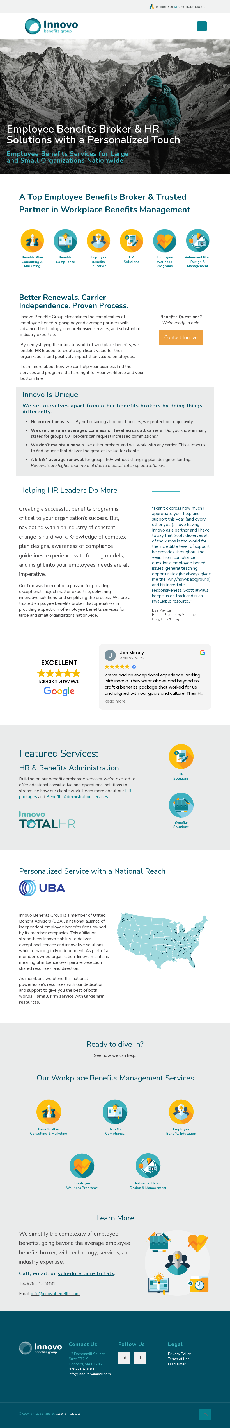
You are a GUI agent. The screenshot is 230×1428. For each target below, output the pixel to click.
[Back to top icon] (205, 1414)
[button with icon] (124, 1358)
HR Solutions (131, 259)
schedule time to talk (86, 1273)
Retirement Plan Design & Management (197, 261)
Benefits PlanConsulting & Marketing (32, 261)
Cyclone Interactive (68, 1413)
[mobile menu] (202, 26)
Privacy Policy (179, 1354)
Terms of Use (179, 1359)
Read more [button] (115, 701)
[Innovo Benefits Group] (51, 26)
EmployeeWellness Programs (165, 261)
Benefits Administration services (77, 797)
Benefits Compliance (65, 259)
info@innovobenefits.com (55, 1294)
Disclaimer (177, 1364)
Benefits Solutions (181, 824)
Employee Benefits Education (98, 261)
